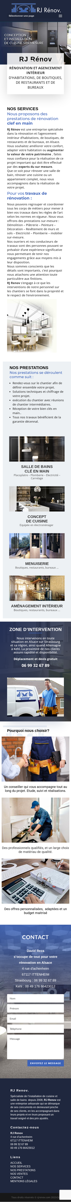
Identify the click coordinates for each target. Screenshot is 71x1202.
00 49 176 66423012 (40, 986)
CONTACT (16, 1177)
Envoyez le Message (45, 1063)
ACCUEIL (16, 1162)
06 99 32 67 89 (45, 980)
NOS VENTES (19, 1173)
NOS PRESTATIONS (23, 1170)
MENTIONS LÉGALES (23, 1181)
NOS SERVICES (20, 1166)
